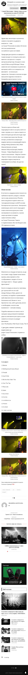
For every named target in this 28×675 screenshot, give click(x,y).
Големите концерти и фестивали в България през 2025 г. (17, 621)
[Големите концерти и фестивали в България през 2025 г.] (5, 622)
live (13, 489)
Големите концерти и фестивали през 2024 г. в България (18, 630)
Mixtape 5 (18, 489)
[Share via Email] (14, 497)
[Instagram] (13, 668)
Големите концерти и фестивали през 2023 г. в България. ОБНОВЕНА (13, 612)
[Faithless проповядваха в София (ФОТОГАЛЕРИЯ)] (14, 535)
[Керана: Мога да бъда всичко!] (5, 649)
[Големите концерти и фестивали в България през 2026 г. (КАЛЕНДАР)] (5, 640)
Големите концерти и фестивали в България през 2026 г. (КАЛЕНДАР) (18, 639)
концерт (4, 492)
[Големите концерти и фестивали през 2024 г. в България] (5, 631)
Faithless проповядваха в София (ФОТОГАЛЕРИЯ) (14, 546)
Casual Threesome (6, 489)
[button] (2, 539)
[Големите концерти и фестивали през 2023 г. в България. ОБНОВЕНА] (14, 601)
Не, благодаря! (14, 8)
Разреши (23, 8)
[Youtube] (15, 668)
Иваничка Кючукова (10, 15)
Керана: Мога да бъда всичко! (17, 647)
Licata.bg (6, 657)
